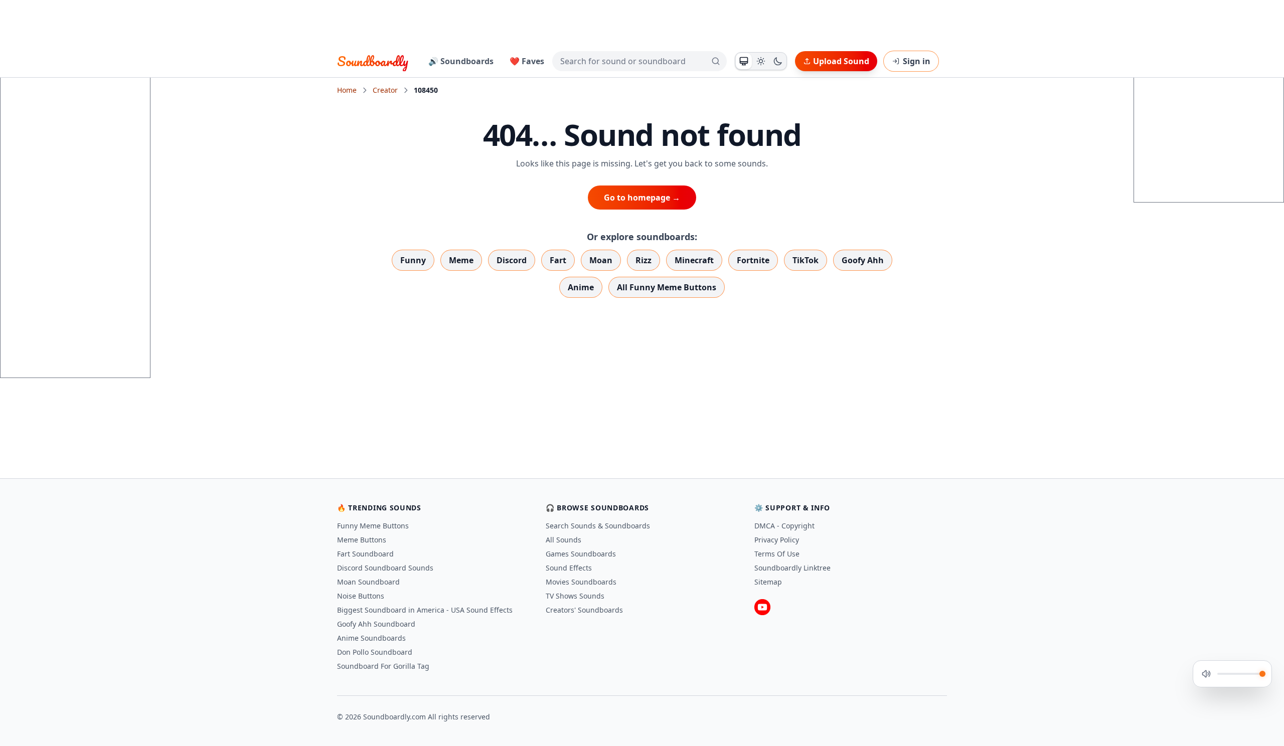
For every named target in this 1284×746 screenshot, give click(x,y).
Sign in (916, 61)
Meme (461, 260)
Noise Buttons (360, 596)
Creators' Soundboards (584, 610)
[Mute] (1206, 674)
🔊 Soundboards (461, 61)
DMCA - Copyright (784, 525)
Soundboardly (372, 61)
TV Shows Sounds (575, 596)
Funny (413, 260)
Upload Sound (841, 61)
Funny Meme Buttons (373, 525)
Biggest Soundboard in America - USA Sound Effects (425, 610)
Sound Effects (569, 568)
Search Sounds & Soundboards (598, 525)
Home (347, 90)
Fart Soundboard (365, 553)
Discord (512, 260)
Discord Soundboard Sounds (385, 568)
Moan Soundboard (368, 582)
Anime (581, 287)
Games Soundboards (581, 553)
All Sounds (563, 539)
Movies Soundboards (581, 582)
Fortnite (753, 260)
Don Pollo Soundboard (374, 652)
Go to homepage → (642, 197)
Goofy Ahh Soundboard (376, 624)
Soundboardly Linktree (792, 568)
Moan (600, 260)
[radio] (744, 61)
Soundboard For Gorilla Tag (383, 666)
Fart (558, 260)
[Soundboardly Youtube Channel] (762, 607)
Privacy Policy (776, 539)
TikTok (805, 260)
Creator (385, 90)
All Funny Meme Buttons (666, 287)
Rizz (643, 260)
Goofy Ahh (863, 260)
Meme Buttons (361, 539)
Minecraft (694, 260)
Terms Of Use (776, 553)
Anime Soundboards (371, 638)
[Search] (716, 61)
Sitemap (768, 582)
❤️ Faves (527, 61)
